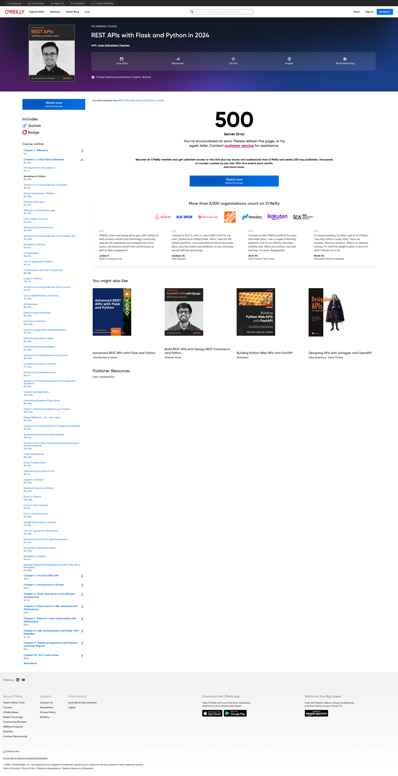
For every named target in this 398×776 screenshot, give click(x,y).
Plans (357, 11)
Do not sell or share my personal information (25, 758)
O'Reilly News (10, 712)
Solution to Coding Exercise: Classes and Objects (52, 427)
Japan (72, 707)
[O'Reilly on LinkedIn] (17, 679)
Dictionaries (30, 306)
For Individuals (77, 3)
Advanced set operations (38, 229)
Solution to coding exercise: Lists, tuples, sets (50, 237)
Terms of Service (11, 768)
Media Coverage (13, 717)
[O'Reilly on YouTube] (23, 679)
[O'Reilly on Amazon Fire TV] (316, 715)
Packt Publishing (345, 63)
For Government (36, 3)
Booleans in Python (35, 246)
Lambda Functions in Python (40, 365)
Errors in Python (32, 498)
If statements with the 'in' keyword (43, 272)
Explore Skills (36, 11)
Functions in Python (35, 323)
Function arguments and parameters (45, 331)
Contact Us (46, 702)
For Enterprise (14, 3)
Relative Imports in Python (39, 489)
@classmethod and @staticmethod (44, 436)
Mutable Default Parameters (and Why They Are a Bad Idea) (52, 568)
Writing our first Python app (39, 212)
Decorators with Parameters (40, 549)
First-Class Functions (36, 515)
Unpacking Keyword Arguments (42, 402)
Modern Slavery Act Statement (78, 768)
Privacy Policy (48, 712)
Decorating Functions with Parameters (46, 541)
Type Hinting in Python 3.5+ (39, 473)
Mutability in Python (35, 558)
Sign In (369, 11)
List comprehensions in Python (41, 297)
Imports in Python (34, 481)
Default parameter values (38, 340)
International (77, 696)
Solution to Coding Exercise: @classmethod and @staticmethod (51, 446)
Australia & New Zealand (82, 702)
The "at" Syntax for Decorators (41, 532)
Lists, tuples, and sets (36, 220)
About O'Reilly (13, 696)
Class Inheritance (34, 455)
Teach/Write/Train (14, 702)
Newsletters (46, 707)
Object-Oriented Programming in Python (47, 410)
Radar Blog (72, 11)
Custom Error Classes (36, 507)
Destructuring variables (37, 314)
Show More (30, 663)
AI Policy (44, 717)
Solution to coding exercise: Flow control (47, 288)
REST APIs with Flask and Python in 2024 (141, 100)
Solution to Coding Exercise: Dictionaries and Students (50, 384)
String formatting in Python (39, 195)
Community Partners (15, 721)
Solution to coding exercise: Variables (45, 186)
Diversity (8, 731)
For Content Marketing (102, 3)
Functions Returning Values (39, 348)
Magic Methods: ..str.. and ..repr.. (42, 419)
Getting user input (34, 203)
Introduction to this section (39, 169)
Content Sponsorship (15, 736)
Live (87, 11)
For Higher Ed (57, 3)
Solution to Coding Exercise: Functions (46, 357)
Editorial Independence (49, 768)
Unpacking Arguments (36, 393)
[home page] (15, 12)
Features (55, 11)
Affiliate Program (13, 726)
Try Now (383, 11)
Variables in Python (35, 178)
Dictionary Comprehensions (40, 374)
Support (45, 696)
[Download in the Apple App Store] (212, 715)
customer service (239, 145)
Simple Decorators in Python (40, 524)
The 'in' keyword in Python (38, 263)
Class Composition (35, 464)
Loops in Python (33, 280)
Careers (7, 707)
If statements (31, 254)
